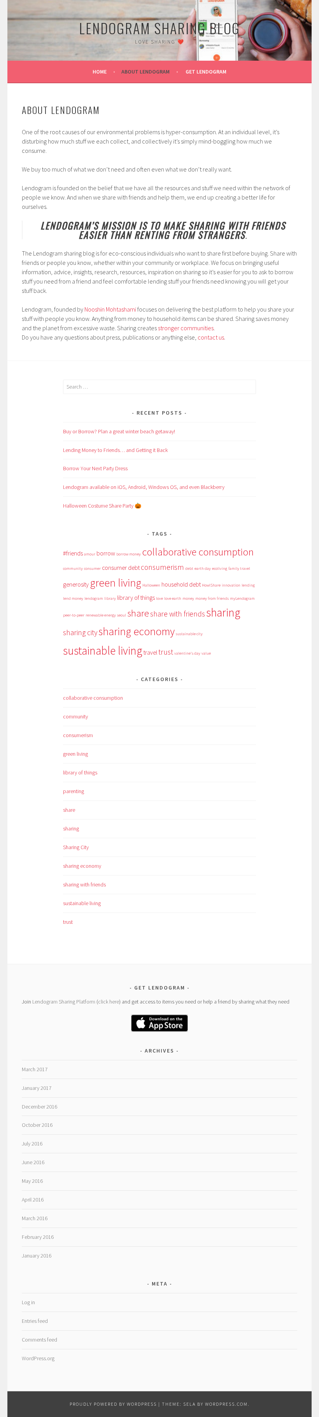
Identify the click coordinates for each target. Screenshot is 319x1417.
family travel (239, 568)
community (73, 568)
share (138, 613)
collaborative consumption (198, 551)
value (206, 653)
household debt (181, 584)
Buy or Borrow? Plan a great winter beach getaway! (119, 431)
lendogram (93, 598)
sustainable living (102, 650)
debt (189, 568)
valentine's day (187, 653)
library (110, 598)
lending (248, 585)
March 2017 (34, 1069)
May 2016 (32, 1180)
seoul (121, 615)
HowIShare (211, 585)
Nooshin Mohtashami (110, 309)
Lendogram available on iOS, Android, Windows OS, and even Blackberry (143, 486)
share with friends (177, 613)
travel (150, 652)
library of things (136, 597)
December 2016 (39, 1106)
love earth (172, 598)
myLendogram (242, 598)
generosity (76, 584)
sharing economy (136, 631)
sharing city (80, 632)
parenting (73, 791)
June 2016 (33, 1162)
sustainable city (189, 633)
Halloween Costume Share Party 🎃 (102, 505)
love (159, 598)
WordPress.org (38, 1358)
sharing (223, 612)
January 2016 (36, 1255)
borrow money (128, 554)
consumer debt (121, 567)
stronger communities (186, 328)
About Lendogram (145, 71)
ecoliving (219, 568)
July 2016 (32, 1143)
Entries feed (35, 1320)
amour (89, 554)
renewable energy (101, 615)
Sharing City (76, 847)
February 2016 (38, 1236)
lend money (73, 598)
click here (108, 1001)
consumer (92, 568)
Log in (28, 1302)
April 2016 (33, 1199)
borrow (105, 553)
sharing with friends (84, 884)
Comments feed (39, 1339)
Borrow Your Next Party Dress (95, 468)
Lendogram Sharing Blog (159, 28)
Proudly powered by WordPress (113, 1404)
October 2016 (37, 1124)
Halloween (151, 585)
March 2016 (34, 1218)
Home (100, 71)
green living (115, 583)
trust (165, 652)
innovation (231, 585)
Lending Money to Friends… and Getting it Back (115, 450)
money (188, 598)
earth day (203, 568)
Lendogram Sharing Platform (64, 1001)
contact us (211, 337)
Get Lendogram (206, 71)
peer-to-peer (73, 615)
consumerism (162, 567)
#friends (73, 553)
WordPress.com (226, 1404)
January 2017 (36, 1087)
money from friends (212, 598)
